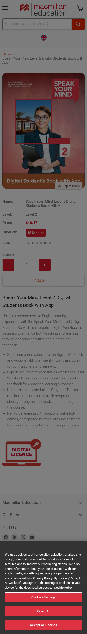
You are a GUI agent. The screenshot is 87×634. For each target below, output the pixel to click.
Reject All (43, 611)
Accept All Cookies (43, 625)
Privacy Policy (42, 578)
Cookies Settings (43, 597)
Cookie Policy (63, 587)
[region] (43, 587)
